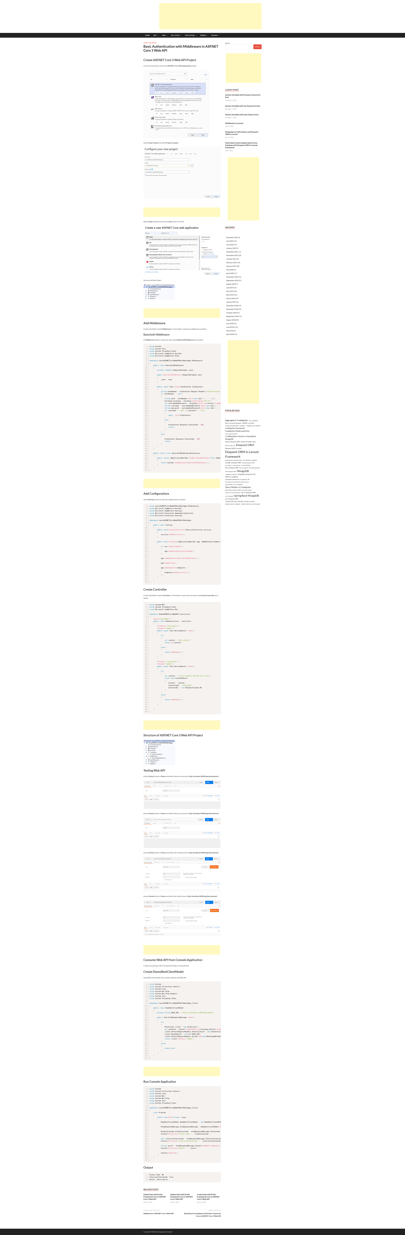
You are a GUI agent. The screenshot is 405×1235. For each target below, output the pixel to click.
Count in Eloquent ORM (231, 434)
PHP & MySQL (190, 35)
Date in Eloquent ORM (232, 442)
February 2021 (231, 262)
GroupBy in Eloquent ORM (233, 463)
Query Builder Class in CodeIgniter (234, 484)
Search (227, 43)
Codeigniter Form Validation (253, 425)
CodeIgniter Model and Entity (237, 431)
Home (147, 35)
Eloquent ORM (245, 444)
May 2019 (230, 291)
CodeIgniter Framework (235, 428)
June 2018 (230, 327)
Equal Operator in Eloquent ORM (233, 460)
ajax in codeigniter (253, 420)
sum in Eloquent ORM (231, 499)
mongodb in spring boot (231, 474)
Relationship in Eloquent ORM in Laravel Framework (238, 490)
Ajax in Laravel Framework (233, 423)
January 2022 (231, 248)
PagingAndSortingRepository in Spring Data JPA (237, 479)
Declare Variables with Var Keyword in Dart (242, 106)
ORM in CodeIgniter (231, 477)
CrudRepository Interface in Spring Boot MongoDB (240, 437)
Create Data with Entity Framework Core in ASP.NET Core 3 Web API (208, 1196)
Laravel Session (236, 465)
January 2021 (231, 266)
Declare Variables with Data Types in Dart (242, 114)
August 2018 (231, 320)
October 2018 (231, 313)
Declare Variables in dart (248, 442)
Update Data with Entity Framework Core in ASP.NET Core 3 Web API (181, 1196)
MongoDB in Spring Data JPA (246, 474)
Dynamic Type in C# (230, 445)
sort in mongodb (229, 496)
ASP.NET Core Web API (150, 43)
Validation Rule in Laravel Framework (250, 504)
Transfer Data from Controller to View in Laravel (239, 501)
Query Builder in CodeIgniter (238, 487)
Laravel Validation (246, 465)
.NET (155, 35)
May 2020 (230, 270)
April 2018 (230, 334)
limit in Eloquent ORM (231, 468)
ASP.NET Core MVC (248, 423)
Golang (214, 35)
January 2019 (231, 302)
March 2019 (230, 298)
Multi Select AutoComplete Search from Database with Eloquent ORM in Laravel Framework (241, 145)
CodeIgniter (242, 425)
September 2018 (232, 316)
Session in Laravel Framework (232, 492)
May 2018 (230, 331)
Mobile (203, 35)
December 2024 (232, 237)
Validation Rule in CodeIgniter (232, 504)
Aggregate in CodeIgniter (236, 420)
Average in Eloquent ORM (231, 425)
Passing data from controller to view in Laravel (237, 482)
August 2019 (231, 284)
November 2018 (232, 309)
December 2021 (232, 252)
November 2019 (232, 277)
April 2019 (230, 295)
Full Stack (175, 35)
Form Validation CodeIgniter (250, 460)
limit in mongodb (243, 468)
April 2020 (230, 273)
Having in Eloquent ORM (248, 462)
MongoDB (243, 471)
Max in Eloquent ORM (254, 468)
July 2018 (229, 323)
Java (164, 35)
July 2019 (229, 288)
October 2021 (231, 259)
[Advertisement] (210, 16)
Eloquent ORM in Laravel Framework (242, 454)
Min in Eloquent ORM (230, 471)
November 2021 (232, 255)
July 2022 (229, 241)
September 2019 (232, 280)
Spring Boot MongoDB (246, 495)
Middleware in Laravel (234, 123)
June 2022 (230, 245)
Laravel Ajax (228, 465)
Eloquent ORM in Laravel (233, 448)
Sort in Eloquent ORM (248, 492)
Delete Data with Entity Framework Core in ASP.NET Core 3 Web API (154, 1196)
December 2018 (232, 306)
